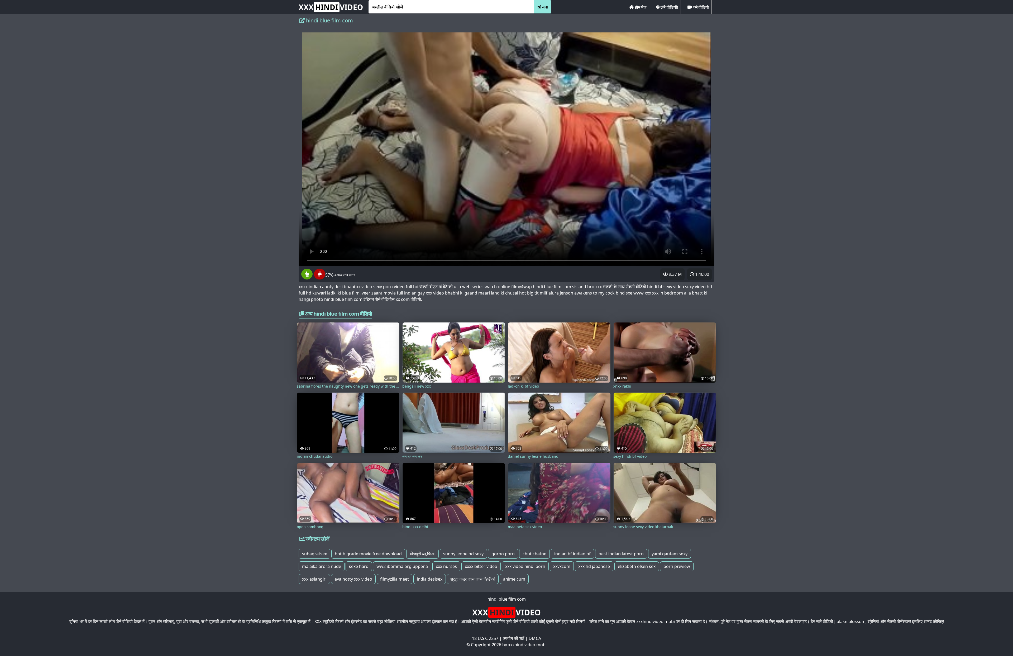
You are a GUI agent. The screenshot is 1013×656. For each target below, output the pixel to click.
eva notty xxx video (353, 579)
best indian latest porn (621, 554)
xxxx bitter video (481, 566)
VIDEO (331, 7)
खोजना (542, 7)
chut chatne (534, 554)
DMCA (535, 638)
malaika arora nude (321, 566)
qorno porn (503, 554)
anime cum (514, 579)
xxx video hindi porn (525, 566)
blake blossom (851, 621)
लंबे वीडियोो (669, 7)
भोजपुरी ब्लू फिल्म (422, 554)
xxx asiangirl (314, 579)
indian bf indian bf (572, 554)
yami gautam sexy (669, 554)
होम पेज (640, 7)
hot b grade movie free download (368, 554)
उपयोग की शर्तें (513, 638)
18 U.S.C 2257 (485, 638)
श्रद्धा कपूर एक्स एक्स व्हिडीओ (472, 579)
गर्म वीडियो (700, 7)
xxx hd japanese (594, 566)
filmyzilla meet (394, 579)
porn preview (676, 566)
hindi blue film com (507, 599)
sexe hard (359, 566)
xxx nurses (446, 566)
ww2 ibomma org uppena (402, 566)
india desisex (429, 579)
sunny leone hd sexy (463, 554)
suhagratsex (314, 554)
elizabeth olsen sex (637, 566)
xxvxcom (561, 566)
